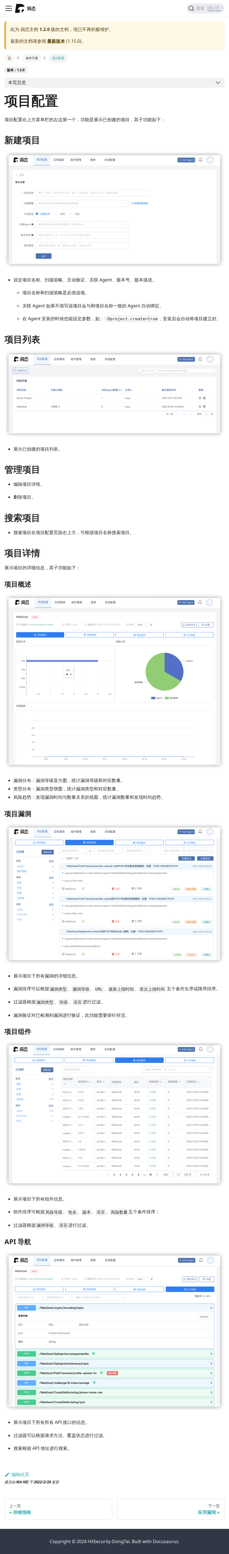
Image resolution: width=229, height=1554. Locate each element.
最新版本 (56, 41)
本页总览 (17, 82)
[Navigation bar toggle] (8, 8)
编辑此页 (20, 1474)
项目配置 (58, 58)
